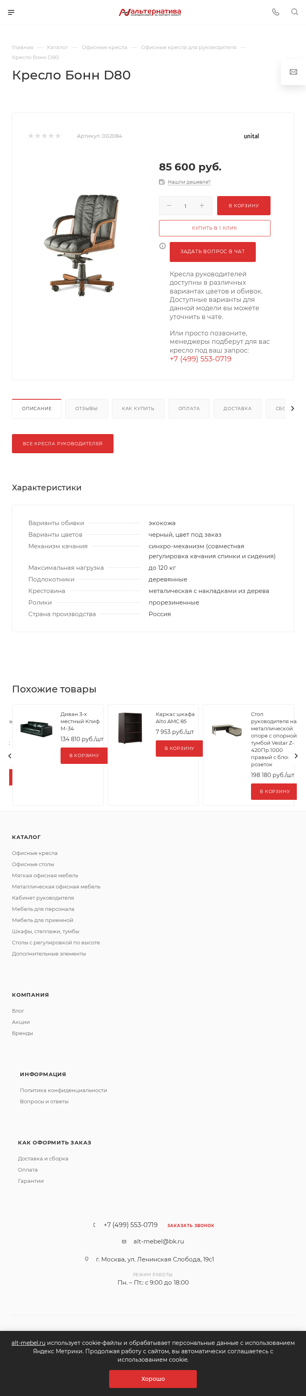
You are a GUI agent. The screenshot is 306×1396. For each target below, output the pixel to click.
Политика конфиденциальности (63, 1090)
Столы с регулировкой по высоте (56, 942)
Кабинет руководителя (43, 897)
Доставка (237, 408)
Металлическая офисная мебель (56, 886)
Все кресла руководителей (63, 443)
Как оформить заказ (54, 1142)
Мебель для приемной (42, 920)
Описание (36, 408)
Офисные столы (33, 864)
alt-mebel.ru (28, 1342)
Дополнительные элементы (49, 953)
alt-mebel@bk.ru (158, 1241)
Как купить (138, 408)
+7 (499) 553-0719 (200, 359)
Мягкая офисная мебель (45, 875)
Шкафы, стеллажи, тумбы (45, 931)
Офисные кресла (35, 853)
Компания (30, 994)
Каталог (26, 837)
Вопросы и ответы (44, 1101)
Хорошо (153, 1378)
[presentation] (10, 756)
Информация (43, 1074)
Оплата (189, 408)
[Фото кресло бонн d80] (89, 245)
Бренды (22, 1033)
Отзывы (86, 408)
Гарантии (31, 1181)
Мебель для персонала (43, 909)
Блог (18, 1010)
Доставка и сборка (43, 1158)
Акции (21, 1022)
